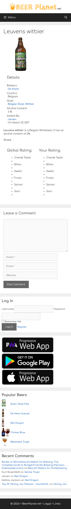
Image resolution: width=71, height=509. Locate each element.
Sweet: (18, 171)
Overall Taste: (22, 157)
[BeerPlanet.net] (35, 6)
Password (59, 309)
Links (56, 503)
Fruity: (18, 178)
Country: (12, 93)
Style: (10, 101)
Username (8, 309)
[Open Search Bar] (66, 17)
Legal (47, 503)
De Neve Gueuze (19, 413)
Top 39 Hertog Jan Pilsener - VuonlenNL (25, 484)
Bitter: (18, 164)
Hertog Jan (60, 484)
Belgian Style (16, 104)
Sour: (17, 191)
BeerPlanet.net (31, 503)
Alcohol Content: (17, 108)
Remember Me (12, 321)
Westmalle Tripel (19, 442)
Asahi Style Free (19, 404)
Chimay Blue (17, 432)
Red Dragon (17, 423)
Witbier (29, 104)
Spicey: (18, 184)
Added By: (13, 116)
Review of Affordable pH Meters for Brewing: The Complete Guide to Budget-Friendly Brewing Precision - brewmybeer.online (34, 465)
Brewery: (12, 85)
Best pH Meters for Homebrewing (47, 468)
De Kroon (13, 89)
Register (22, 327)
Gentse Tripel (31, 472)
